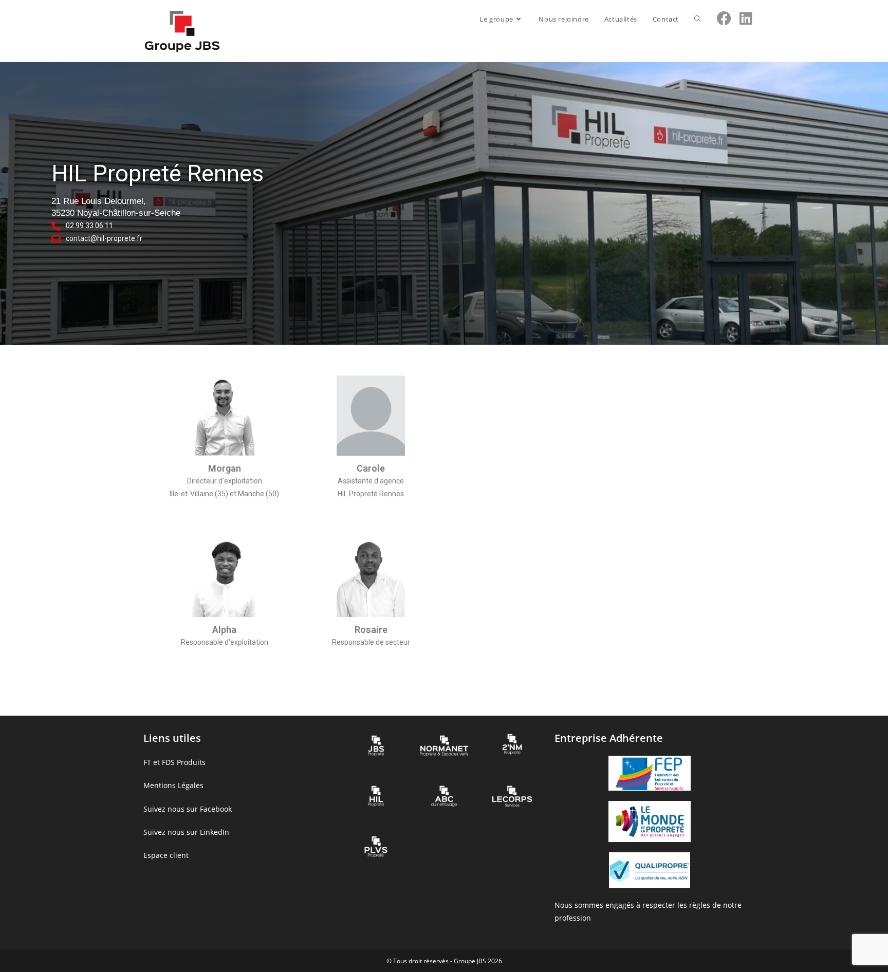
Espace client (166, 855)
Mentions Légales (173, 785)
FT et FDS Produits (174, 762)
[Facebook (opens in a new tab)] (724, 18)
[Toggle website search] (698, 19)
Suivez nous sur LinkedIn (186, 832)
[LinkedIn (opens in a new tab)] (745, 18)
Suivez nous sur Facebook (187, 809)
